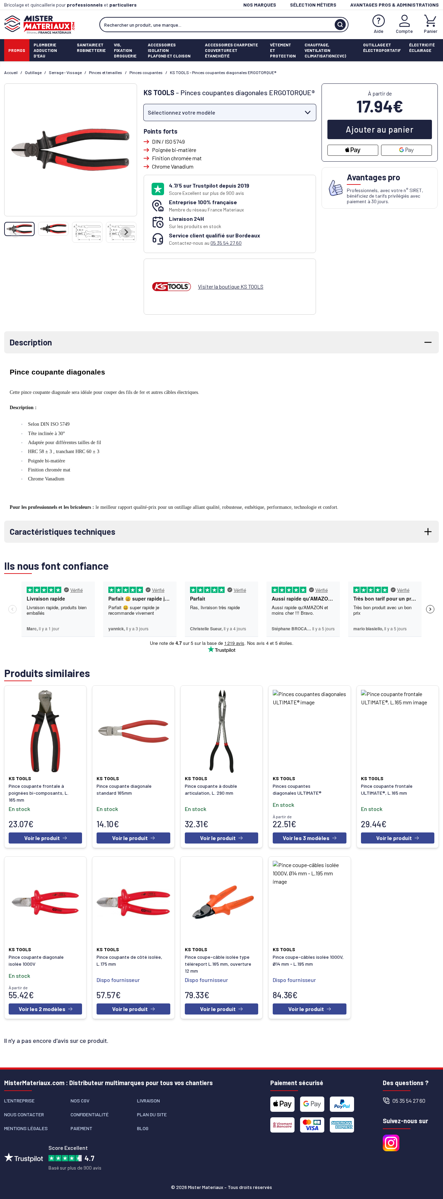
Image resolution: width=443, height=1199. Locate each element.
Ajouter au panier (379, 129)
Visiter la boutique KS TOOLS (230, 286)
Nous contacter (24, 1114)
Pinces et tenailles (105, 72)
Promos (16, 50)
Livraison (148, 1100)
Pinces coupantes (146, 72)
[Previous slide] (15, 232)
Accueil (11, 72)
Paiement (81, 1128)
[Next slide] (126, 232)
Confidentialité (90, 1114)
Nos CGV (80, 1100)
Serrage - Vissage (65, 72)
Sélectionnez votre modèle (181, 112)
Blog (142, 1128)
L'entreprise (19, 1100)
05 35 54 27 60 (226, 243)
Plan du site (152, 1114)
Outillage (33, 72)
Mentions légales (26, 1128)
